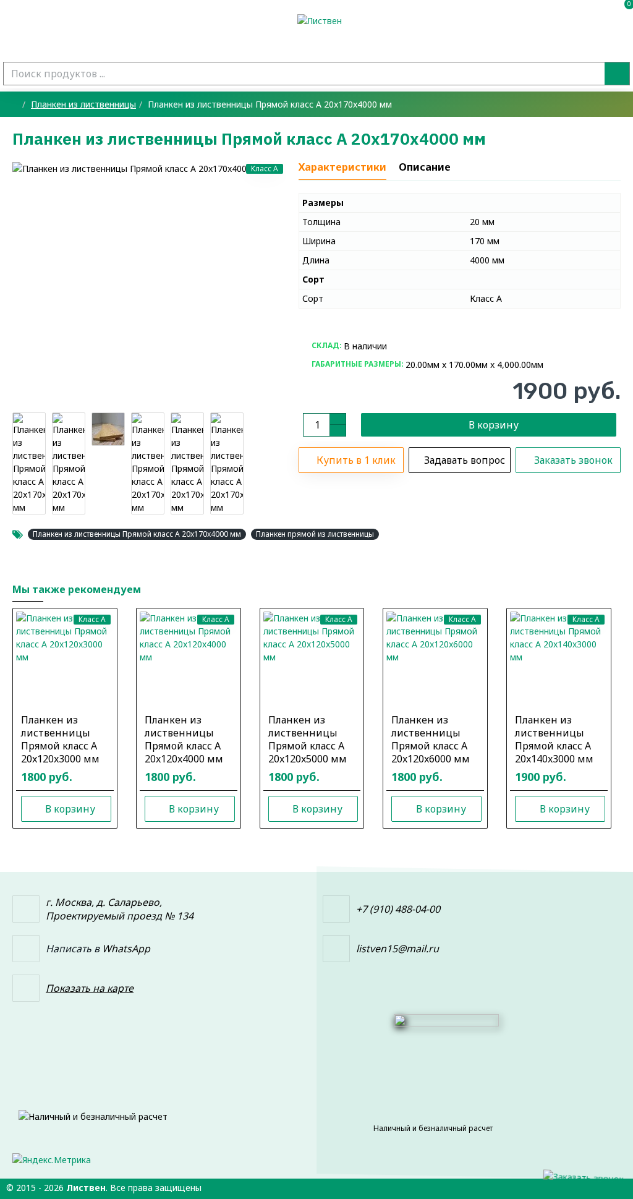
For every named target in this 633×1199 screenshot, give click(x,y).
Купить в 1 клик (356, 460)
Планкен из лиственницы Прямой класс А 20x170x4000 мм (137, 534)
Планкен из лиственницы (83, 104)
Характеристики (342, 167)
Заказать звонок (573, 460)
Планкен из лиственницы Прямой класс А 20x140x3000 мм (554, 739)
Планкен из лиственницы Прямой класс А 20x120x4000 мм (184, 739)
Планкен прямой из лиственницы (315, 534)
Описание (425, 167)
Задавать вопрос (464, 460)
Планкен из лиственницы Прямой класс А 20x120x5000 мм (307, 739)
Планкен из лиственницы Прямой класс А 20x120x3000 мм (60, 739)
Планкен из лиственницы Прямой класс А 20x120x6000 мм (430, 739)
